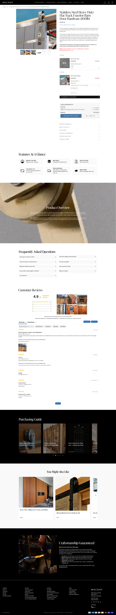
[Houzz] (100, 602)
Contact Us (5, 591)
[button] (42, 302)
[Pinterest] (98, 602)
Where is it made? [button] (63, 270)
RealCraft (8, 612)
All (7, 6)
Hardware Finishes (51, 591)
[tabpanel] (58, 365)
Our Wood (49, 589)
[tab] (31, 322)
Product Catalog (50, 598)
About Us (5, 589)
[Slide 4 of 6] (39, 52)
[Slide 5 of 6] (44, 52)
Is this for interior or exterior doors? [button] (28, 261)
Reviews (4, 592)
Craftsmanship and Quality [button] (23, 341)
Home (4, 6)
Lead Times (27, 591)
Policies (26, 594)
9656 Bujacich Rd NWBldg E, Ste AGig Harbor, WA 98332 (96, 594)
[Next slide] (54, 29)
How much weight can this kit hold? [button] (67, 256)
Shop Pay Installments (74, 594)
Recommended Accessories (68, 96)
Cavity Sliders (72, 591)
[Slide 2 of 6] (28, 52)
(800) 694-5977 (95, 599)
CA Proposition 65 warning (31, 597)
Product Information (65, 124)
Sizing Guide (63, 130)
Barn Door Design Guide (52, 595)
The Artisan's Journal (51, 597)
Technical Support (29, 589)
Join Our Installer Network (30, 598)
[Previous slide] (17, 29)
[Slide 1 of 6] (22, 52)
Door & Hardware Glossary (53, 592)
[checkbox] (55, 326)
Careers (4, 594)
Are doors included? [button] (64, 261)
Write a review (94, 321)
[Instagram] (94, 602)
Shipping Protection (65, 136)
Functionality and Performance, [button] (24, 365)
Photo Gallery (50, 594)
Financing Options (73, 589)
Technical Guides (64, 139)
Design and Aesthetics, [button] (35, 365)
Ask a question (87, 321)
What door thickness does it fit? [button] (27, 266)
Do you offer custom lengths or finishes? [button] (29, 270)
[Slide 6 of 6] (49, 52)
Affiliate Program (72, 592)
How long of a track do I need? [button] (27, 256)
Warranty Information (29, 595)
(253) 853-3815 (94, 598)
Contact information (68, 612)
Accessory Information (66, 133)
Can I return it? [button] (23, 275)
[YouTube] (96, 602)
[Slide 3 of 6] (33, 52)
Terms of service (60, 612)
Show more (58, 403)
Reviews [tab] (22, 322)
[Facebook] (92, 602)
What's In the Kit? (65, 127)
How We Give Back (7, 595)
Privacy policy (53, 612)
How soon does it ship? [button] (64, 266)
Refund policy (46, 612)
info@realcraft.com (63, 566)
